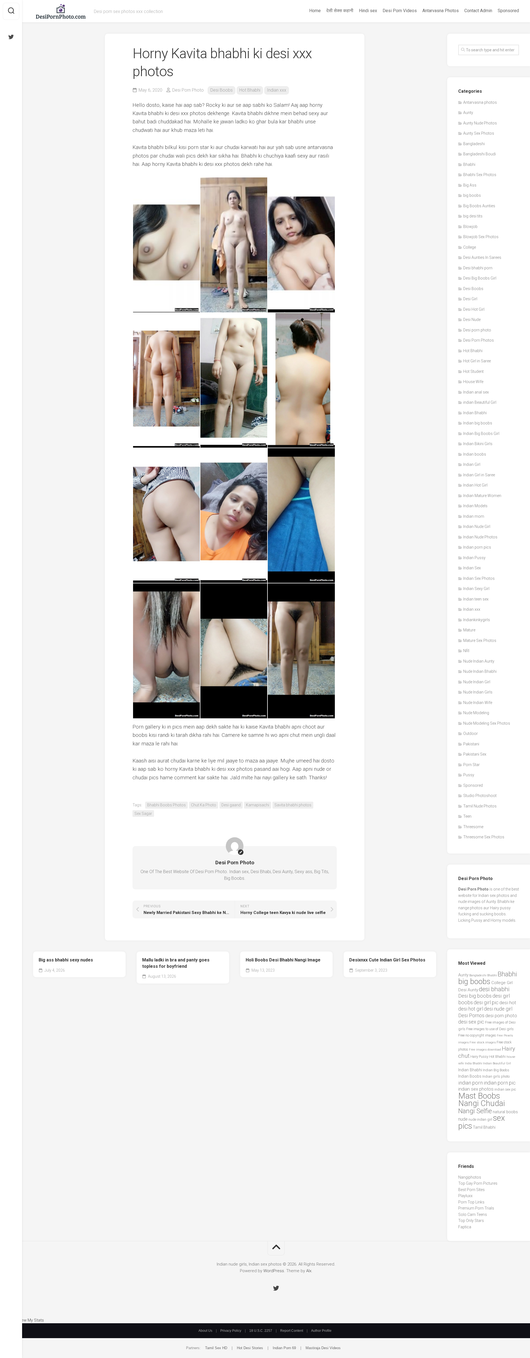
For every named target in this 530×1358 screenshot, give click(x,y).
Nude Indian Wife (477, 702)
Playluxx (465, 1196)
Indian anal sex (476, 392)
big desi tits (473, 216)
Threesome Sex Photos (483, 837)
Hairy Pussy (479, 1056)
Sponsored (508, 10)
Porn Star (471, 764)
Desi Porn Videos (400, 10)
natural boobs (505, 1111)
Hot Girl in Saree (477, 361)
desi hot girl (470, 1009)
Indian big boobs (477, 423)
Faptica (464, 1227)
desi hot (507, 1002)
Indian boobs (474, 454)
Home (315, 10)
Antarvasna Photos (440, 10)
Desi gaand (231, 805)
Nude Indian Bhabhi (480, 671)
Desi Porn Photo (188, 90)
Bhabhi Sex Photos (479, 174)
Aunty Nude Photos (480, 123)
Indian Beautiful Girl (497, 1063)
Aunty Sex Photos (478, 133)
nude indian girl (480, 1119)
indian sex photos (476, 1089)
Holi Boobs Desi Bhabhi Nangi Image (283, 960)
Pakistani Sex (474, 754)
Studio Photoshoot (480, 795)
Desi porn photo (477, 330)
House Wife (473, 381)
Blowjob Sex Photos (481, 237)
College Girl (502, 982)
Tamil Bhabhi (484, 1127)
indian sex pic (505, 1089)
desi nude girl (498, 1009)
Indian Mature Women (482, 495)
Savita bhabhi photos (292, 805)
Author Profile (321, 1331)
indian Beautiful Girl (479, 402)
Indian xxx (276, 90)
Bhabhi (469, 164)
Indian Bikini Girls (477, 444)
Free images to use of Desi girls (490, 1029)
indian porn (470, 1083)
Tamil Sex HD (216, 1348)
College (469, 247)
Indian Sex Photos (479, 578)
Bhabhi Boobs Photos (166, 805)
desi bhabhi (494, 989)
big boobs (472, 195)
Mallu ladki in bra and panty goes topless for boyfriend (176, 963)
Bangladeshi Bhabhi (483, 975)
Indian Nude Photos (480, 537)
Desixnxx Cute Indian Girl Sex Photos (387, 960)
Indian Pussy (474, 558)
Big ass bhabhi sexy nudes (66, 960)
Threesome (473, 827)
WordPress (273, 1270)
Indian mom (473, 516)
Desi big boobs (475, 996)
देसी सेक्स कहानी (339, 10)
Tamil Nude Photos (480, 806)
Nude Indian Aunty (478, 661)
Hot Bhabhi (249, 90)
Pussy (468, 775)
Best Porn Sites (471, 1189)
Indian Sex (472, 568)
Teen (467, 816)
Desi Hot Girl (473, 309)
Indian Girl (471, 464)
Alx (308, 1270)
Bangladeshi (474, 144)
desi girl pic (486, 1002)
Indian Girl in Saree (479, 475)
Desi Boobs (221, 90)
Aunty (468, 112)
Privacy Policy (230, 1331)
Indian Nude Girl (476, 526)
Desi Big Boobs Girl (479, 278)
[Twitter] (11, 37)
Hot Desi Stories (250, 1348)
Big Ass (469, 185)
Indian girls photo (496, 1076)
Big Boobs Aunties (479, 206)
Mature (469, 630)
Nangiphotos (469, 1177)
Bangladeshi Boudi (479, 154)
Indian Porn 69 (284, 1348)
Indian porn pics (477, 547)
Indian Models (475, 506)
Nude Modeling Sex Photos (486, 723)
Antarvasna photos (480, 102)
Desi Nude (472, 319)
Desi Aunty (468, 989)
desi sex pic (471, 1022)
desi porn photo (501, 1015)
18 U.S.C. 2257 (260, 1331)
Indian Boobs (469, 1076)
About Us (205, 1331)
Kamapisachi (257, 805)
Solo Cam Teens (472, 1214)
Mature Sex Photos (479, 640)
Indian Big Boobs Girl (481, 433)
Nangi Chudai (481, 1103)
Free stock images (483, 1042)
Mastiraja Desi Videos (323, 1348)
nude (463, 1119)
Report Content (291, 1331)
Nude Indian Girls (477, 692)
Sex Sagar (143, 813)
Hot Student (473, 371)
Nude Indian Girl (476, 682)
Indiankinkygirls (476, 620)
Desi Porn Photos (478, 340)
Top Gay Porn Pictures (477, 1183)
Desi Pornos (471, 1015)
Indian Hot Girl (475, 485)
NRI (466, 651)
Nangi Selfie (475, 1111)
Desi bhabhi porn (477, 268)
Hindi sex (368, 10)
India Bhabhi (473, 1063)
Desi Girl (470, 299)
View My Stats (31, 1320)
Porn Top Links (471, 1202)
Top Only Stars (471, 1220)
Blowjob (470, 226)
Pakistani (471, 744)
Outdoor (470, 733)
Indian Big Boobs (496, 1070)
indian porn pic (500, 1083)
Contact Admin (478, 10)
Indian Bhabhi (475, 413)
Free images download (485, 1049)
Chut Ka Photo (203, 805)
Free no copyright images (477, 1035)
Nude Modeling (476, 713)
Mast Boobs (479, 1096)
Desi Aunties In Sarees (482, 257)
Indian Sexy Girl (476, 588)
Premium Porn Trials (476, 1208)
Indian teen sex (476, 599)
